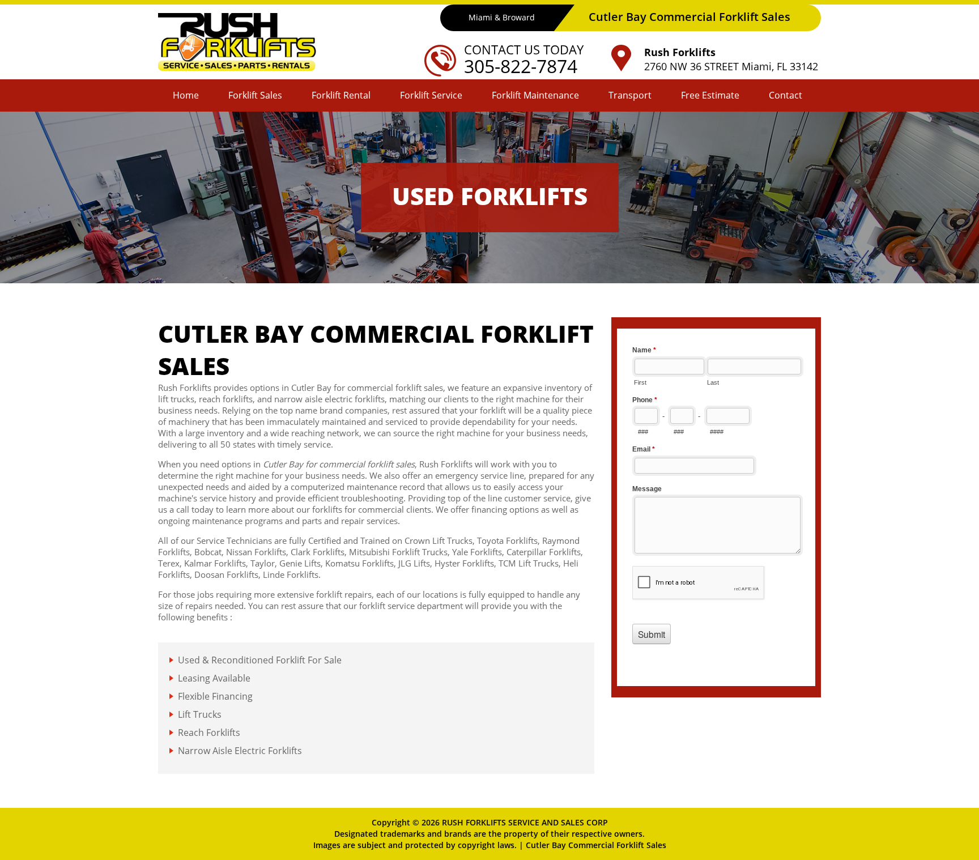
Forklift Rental (341, 95)
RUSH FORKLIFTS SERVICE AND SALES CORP (525, 822)
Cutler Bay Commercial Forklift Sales (596, 845)
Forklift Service (431, 95)
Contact (785, 95)
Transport (630, 95)
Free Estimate (710, 95)
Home (186, 95)
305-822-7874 (520, 66)
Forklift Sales (255, 95)
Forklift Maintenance (535, 95)
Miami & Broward (502, 17)
